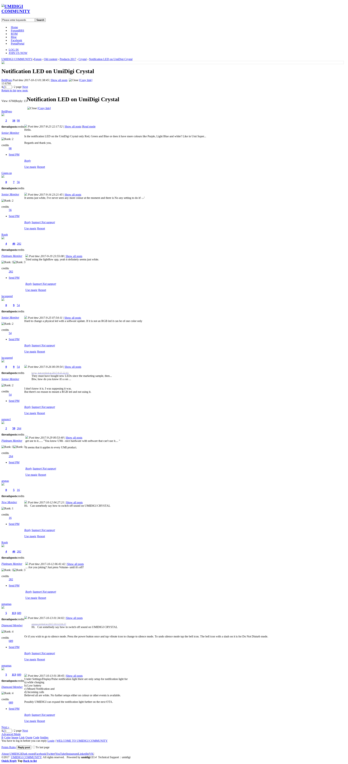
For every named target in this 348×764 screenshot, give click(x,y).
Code (36, 737)
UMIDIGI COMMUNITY (16, 59)
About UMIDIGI (11, 753)
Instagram (72, 753)
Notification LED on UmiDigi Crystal (110, 59)
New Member (9, 502)
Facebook (16, 40)
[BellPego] (3, 62)
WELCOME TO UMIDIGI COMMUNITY (82, 740)
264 (19, 428)
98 (18, 120)
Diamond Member (12, 625)
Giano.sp (6, 173)
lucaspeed (7, 296)
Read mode (89, 126)
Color (7, 737)
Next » (5, 727)
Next (25, 86)
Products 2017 (68, 59)
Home (14, 27)
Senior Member (10, 132)
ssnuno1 (6, 419)
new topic (22, 90)
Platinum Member (11, 256)
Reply (27, 160)
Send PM (14, 154)
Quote (28, 737)
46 (13, 243)
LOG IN (14, 49)
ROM (14, 33)
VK (91, 753)
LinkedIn (83, 753)
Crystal (82, 59)
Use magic (30, 166)
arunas (5, 480)
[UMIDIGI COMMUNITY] (20, 11)
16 (13, 120)
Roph (4, 234)
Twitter (51, 753)
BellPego (6, 80)
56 (18, 182)
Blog (13, 37)
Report (41, 166)
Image (14, 737)
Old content (50, 59)
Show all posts (59, 80)
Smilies (44, 737)
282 (19, 243)
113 (14, 613)
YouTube (60, 753)
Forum (17, 30)
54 (18, 305)
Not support (48, 222)
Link (22, 737)
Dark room (28, 753)
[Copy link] (85, 80)
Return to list (8, 90)
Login (50, 740)
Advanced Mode (11, 734)
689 (19, 613)
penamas (6, 604)
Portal (17, 43)
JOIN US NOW (18, 53)
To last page (42, 747)
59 (13, 428)
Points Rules (8, 747)
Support (36, 222)
